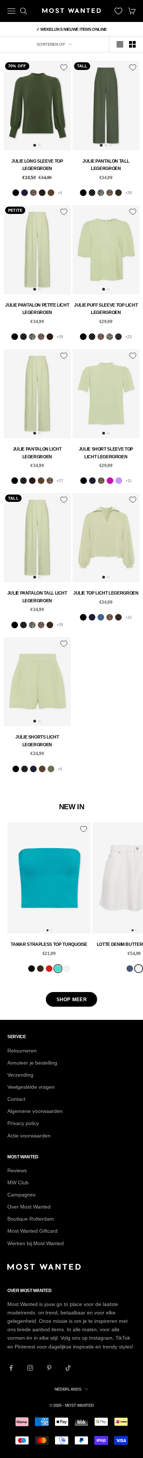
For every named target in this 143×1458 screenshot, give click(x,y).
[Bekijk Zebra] (101, 192)
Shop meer (71, 999)
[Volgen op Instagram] (30, 1368)
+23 (128, 336)
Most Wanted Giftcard (32, 1231)
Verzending (20, 1075)
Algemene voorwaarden (35, 1111)
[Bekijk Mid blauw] (129, 968)
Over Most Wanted (29, 1207)
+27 (59, 480)
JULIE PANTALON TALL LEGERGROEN (105, 165)
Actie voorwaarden (29, 1136)
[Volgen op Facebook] (11, 1368)
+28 (128, 192)
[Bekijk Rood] (49, 968)
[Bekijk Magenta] (110, 480)
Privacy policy (23, 1123)
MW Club (18, 1182)
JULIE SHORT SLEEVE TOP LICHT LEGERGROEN (106, 453)
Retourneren (22, 1051)
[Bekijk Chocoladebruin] (42, 192)
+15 (128, 617)
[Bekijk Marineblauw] (24, 192)
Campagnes (21, 1195)
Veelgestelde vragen (31, 1087)
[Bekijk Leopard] (33, 192)
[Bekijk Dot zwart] (92, 192)
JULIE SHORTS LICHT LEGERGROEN (37, 740)
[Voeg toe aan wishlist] (64, 67)
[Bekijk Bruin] (51, 192)
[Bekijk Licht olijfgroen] (51, 769)
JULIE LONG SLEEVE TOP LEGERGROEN (37, 165)
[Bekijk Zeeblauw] (101, 617)
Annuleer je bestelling (32, 1063)
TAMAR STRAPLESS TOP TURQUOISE (49, 944)
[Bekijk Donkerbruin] (118, 192)
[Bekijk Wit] (66, 968)
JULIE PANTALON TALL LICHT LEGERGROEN (37, 597)
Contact (16, 1099)
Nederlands (68, 1389)
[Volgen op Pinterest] (49, 1368)
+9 (60, 769)
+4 (60, 192)
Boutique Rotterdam (30, 1219)
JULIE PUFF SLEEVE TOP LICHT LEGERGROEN (106, 309)
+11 (128, 480)
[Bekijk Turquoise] (58, 968)
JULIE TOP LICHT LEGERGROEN (106, 593)
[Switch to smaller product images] (132, 44)
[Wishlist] (118, 11)
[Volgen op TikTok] (68, 1368)
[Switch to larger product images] (120, 44)
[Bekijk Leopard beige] (109, 336)
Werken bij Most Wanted (35, 1243)
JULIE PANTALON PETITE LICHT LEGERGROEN (37, 309)
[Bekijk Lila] (118, 480)
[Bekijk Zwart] (15, 192)
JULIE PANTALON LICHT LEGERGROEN (37, 453)
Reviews (17, 1170)
